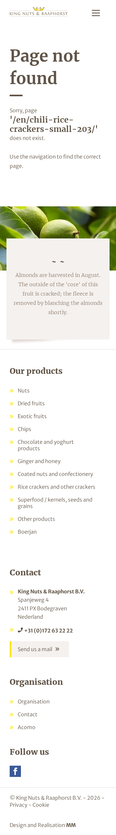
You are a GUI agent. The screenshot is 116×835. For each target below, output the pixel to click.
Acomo (26, 727)
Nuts (24, 390)
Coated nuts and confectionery (55, 474)
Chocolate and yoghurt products (46, 445)
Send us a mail (35, 649)
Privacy (18, 805)
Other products (36, 519)
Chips (24, 429)
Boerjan (27, 532)
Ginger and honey (39, 461)
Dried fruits (31, 403)
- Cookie (38, 805)
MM (71, 825)
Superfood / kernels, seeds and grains (55, 502)
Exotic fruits (32, 416)
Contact (27, 714)
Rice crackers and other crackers (56, 487)
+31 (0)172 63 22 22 (48, 630)
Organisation (34, 701)
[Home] (39, 11)
